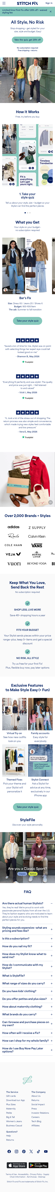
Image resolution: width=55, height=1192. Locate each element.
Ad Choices (32, 1177)
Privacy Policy (36, 1174)
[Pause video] (50, 502)
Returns (35, 1100)
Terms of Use (11, 1174)
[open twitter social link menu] (31, 1151)
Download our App (15, 1100)
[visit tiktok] (38, 1151)
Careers (35, 1117)
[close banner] (51, 11)
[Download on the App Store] (17, 1165)
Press (34, 1109)
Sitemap (41, 1177)
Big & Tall (10, 1117)
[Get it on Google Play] (38, 1165)
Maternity (11, 1109)
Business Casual (14, 1125)
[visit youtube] (46, 1151)
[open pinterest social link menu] (24, 1151)
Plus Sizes (11, 1104)
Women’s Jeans (14, 1121)
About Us (35, 1096)
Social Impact (38, 1104)
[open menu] (4, 3)
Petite (9, 1113)
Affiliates (35, 1125)
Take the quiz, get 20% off (27, 40)
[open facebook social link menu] (9, 1151)
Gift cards (11, 1096)
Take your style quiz (27, 320)
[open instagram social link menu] (16, 1151)
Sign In (49, 3)
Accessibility (23, 1174)
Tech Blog (36, 1121)
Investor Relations (40, 1113)
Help (8, 1136)
